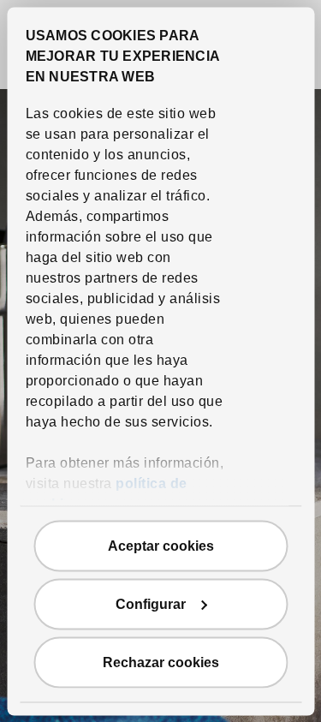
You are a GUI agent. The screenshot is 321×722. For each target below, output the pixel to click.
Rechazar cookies (161, 661)
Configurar (151, 603)
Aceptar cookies (161, 545)
